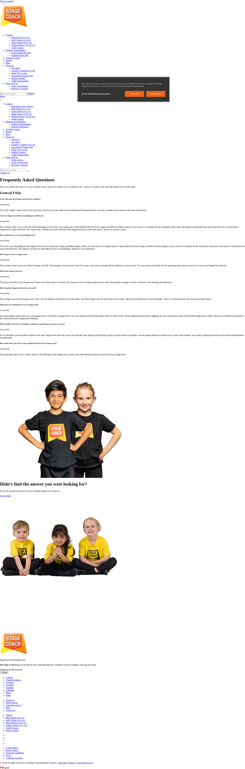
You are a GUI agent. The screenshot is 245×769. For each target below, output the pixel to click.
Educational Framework (22, 147)
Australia (10, 682)
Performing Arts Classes (22, 106)
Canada (4, 672)
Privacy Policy (12, 750)
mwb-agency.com (85, 763)
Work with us (12, 157)
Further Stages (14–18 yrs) (23, 116)
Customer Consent (14, 758)
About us (10, 700)
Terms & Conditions (15, 753)
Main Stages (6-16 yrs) (21, 114)
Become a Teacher (19, 165)
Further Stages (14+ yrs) (16, 725)
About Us (10, 137)
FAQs (8, 755)
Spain (8, 695)
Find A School (12, 730)
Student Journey (18, 152)
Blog (8, 134)
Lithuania (10, 690)
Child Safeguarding (20, 155)
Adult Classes (17, 119)
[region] (123, 89)
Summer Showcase (19, 127)
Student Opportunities (15, 121)
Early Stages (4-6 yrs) (21, 111)
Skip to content (6, 1)
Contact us (10, 710)
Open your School (19, 162)
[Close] (165, 80)
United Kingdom (13, 680)
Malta (8, 693)
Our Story (15, 142)
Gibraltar (10, 687)
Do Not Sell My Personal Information (96, 93)
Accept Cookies (156, 94)
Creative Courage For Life (23, 144)
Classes (9, 104)
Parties (9, 132)
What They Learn (19, 150)
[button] (122, 767)
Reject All (134, 94)
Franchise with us (13, 705)
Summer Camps (13, 129)
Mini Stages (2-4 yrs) (20, 109)
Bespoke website (66, 763)
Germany (10, 685)
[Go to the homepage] (14, 30)
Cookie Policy (12, 748)
